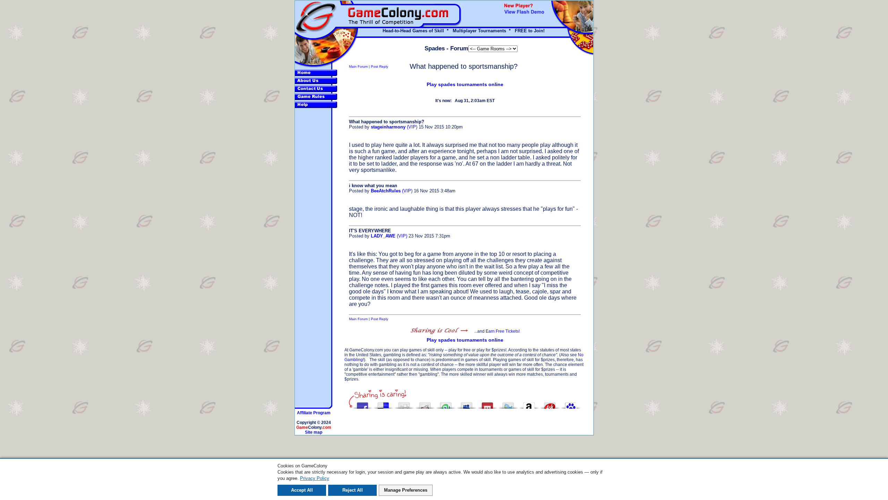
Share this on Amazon (529, 404)
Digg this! (404, 404)
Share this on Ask (549, 404)
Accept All (302, 490)
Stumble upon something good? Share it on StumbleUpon (445, 404)
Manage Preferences (405, 490)
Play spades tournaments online (465, 84)
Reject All (352, 490)
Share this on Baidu (570, 404)
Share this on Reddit (425, 404)
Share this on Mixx (487, 404)
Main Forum (358, 66)
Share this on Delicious (383, 404)
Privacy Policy (314, 478)
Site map (313, 432)
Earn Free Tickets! (503, 331)
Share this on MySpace (466, 404)
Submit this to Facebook (362, 404)
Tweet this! (508, 404)
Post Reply (379, 66)
